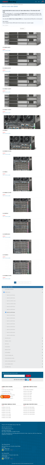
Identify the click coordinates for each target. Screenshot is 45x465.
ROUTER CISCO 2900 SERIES (29, 410)
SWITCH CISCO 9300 (27, 400)
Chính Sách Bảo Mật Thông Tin (7, 398)
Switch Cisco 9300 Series (11, 326)
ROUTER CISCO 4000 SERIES (29, 414)
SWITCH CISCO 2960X (28, 393)
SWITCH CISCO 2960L (28, 391)
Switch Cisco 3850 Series (11, 309)
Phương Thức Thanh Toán (6, 393)
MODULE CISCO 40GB (6, 412)
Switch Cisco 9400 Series (11, 329)
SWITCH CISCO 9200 (27, 398)
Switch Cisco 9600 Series (11, 335)
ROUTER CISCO (7, 338)
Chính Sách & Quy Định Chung (7, 389)
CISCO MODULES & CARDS (9, 358)
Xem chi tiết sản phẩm (6, 50)
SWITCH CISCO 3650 (27, 394)
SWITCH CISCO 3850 (27, 396)
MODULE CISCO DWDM (6, 415)
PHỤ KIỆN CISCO (8, 366)
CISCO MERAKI (7, 352)
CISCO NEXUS (7, 346)
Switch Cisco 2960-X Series (11, 303)
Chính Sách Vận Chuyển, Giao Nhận (8, 394)
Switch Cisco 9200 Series (11, 323)
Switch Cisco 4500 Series (11, 312)
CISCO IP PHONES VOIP (9, 355)
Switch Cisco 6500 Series (11, 318)
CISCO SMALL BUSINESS (9, 289)
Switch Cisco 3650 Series (11, 306)
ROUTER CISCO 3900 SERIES (29, 412)
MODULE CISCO (7, 349)
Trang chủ (4, 4)
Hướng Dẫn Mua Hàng (6, 391)
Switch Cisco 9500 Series (11, 332)
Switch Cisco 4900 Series (11, 315)
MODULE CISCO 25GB (6, 410)
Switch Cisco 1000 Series (11, 295)
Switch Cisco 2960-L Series (11, 300)
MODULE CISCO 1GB (6, 407)
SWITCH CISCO (9, 4)
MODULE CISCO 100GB (6, 414)
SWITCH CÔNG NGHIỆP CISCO (10, 361)
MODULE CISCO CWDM (6, 417)
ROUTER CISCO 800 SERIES (29, 407)
